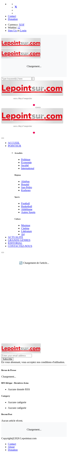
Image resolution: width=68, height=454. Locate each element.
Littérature (26, 231)
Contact (12, 16)
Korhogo (26, 190)
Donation (13, 19)
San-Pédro (26, 187)
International (27, 168)
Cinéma (25, 228)
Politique (25, 159)
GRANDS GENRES (19, 240)
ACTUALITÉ (15, 237)
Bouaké (25, 184)
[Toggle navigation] (39, 107)
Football (25, 203)
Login (22, 30)
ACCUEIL (14, 142)
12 (18, 27)
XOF (21, 24)
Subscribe (7, 359)
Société (25, 165)
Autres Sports (28, 212)
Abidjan (25, 181)
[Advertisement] (34, 308)
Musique (25, 225)
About (11, 446)
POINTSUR (14, 145)
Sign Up (12, 30)
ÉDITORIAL (15, 243)
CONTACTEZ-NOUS (20, 246)
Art (23, 234)
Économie (26, 162)
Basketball (26, 206)
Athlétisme (26, 209)
